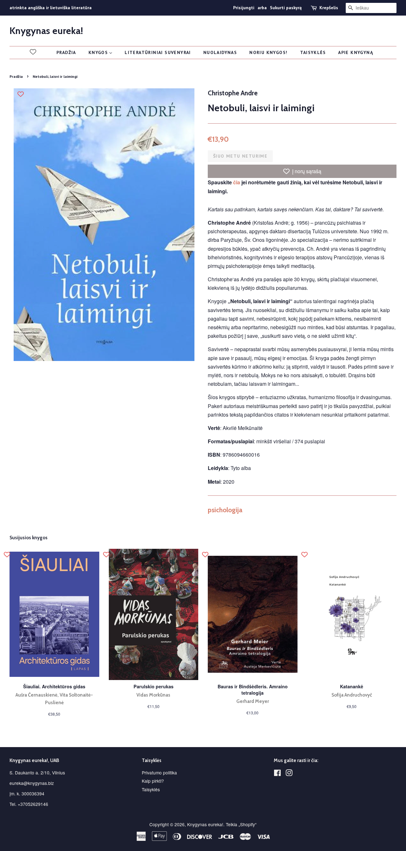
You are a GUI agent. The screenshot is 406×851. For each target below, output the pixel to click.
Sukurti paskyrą (286, 7)
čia (236, 182)
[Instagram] (288, 774)
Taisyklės (151, 789)
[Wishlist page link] (33, 52)
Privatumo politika (159, 772)
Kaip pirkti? (153, 781)
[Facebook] (277, 774)
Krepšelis (328, 7)
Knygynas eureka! (46, 31)
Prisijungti (243, 7)
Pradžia (16, 76)
